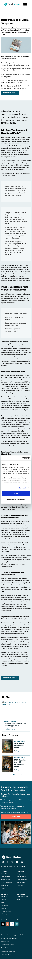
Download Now (9, 93)
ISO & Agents (5, 914)
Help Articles (21, 882)
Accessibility (5, 948)
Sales (18, 899)
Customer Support (22, 896)
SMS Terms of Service (7, 944)
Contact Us (4, 905)
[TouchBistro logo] (11, 857)
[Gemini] (12, 924)
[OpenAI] (3, 924)
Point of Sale (5, 873)
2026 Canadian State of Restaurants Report (20, 763)
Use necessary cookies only (16, 499)
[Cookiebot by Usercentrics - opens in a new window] (22, 458)
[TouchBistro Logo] (13, 4)
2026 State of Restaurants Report (19, 745)
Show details (22, 488)
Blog (18, 873)
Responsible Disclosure (8, 951)
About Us (4, 896)
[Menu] (25, 4)
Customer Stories (22, 879)
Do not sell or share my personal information (14, 935)
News (2, 902)
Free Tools (20, 885)
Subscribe (16, 816)
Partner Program (6, 911)
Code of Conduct (6, 954)
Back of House (5, 879)
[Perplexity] (16, 924)
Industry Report (21, 876)
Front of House (5, 876)
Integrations (4, 885)
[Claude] (7, 924)
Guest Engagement (7, 882)
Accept (16, 493)
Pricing (3, 888)
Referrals (3, 908)
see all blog (15, 774)
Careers (3, 899)
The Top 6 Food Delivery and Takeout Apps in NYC (15, 724)
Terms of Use (5, 941)
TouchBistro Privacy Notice (9, 938)
